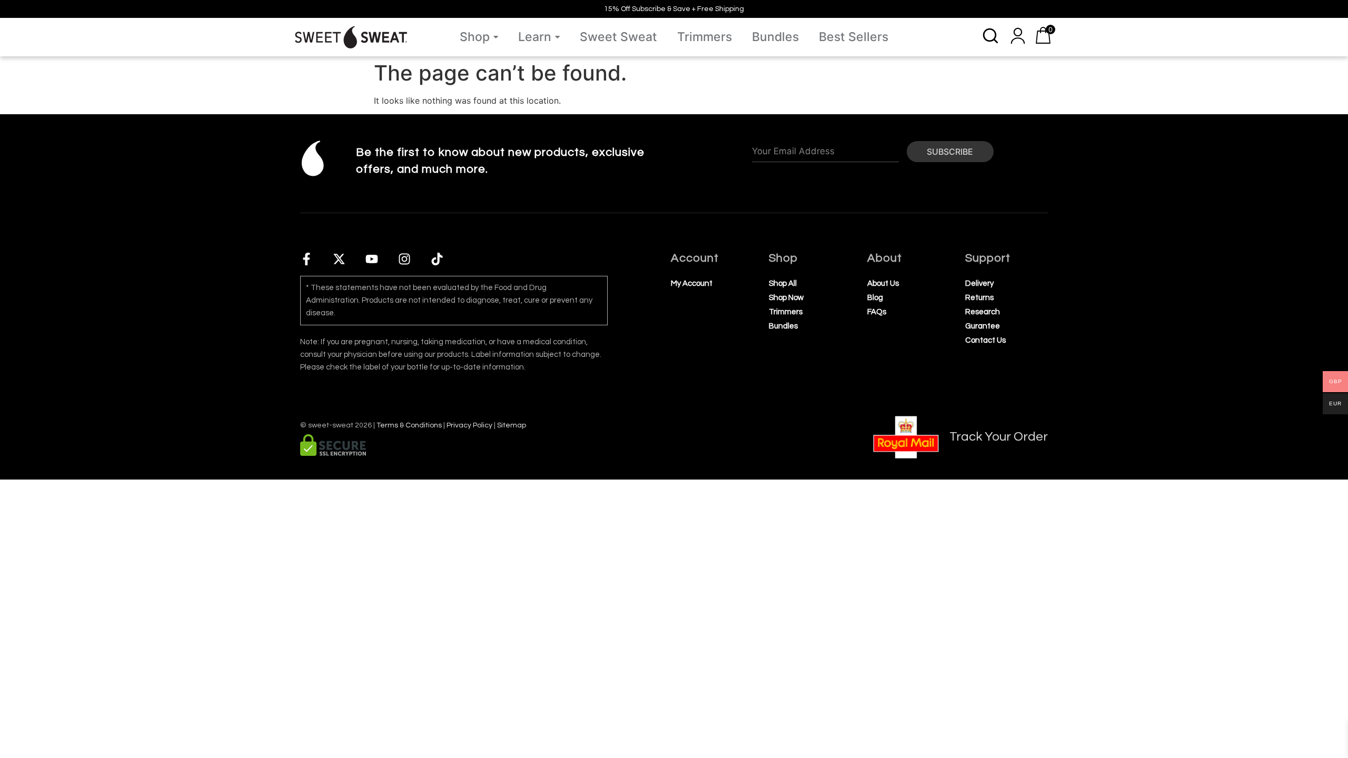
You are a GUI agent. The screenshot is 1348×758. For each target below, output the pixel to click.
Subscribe (950, 151)
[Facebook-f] (306, 259)
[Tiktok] (437, 259)
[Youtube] (371, 259)
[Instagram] (404, 259)
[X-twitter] (339, 259)
